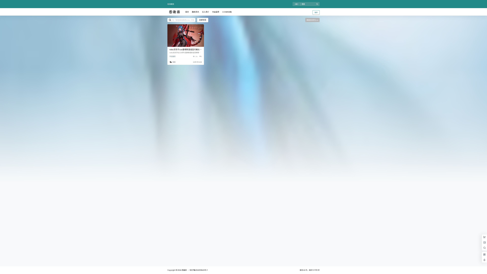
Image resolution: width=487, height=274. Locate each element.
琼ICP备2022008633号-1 (199, 270)
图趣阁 (184, 270)
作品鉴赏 (172, 56)
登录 (316, 12)
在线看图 (170, 4)
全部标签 (202, 20)
